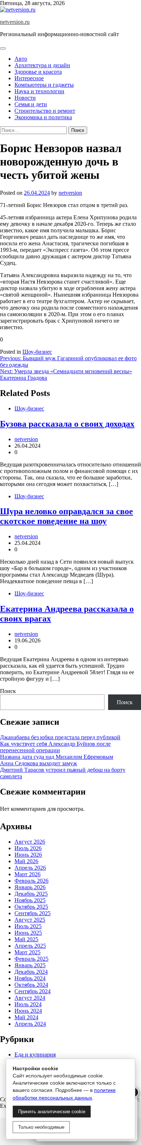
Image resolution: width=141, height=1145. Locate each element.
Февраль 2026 (31, 881)
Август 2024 (29, 998)
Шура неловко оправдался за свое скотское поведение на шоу (66, 516)
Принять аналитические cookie (51, 1111)
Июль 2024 (28, 1004)
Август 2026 (29, 842)
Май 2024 (26, 1017)
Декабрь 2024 (31, 972)
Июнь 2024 (28, 1011)
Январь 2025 (30, 965)
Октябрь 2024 (31, 985)
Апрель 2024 (30, 1024)
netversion (70, 193)
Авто (20, 59)
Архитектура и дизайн (42, 65)
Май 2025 (26, 939)
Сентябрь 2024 (32, 991)
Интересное (29, 78)
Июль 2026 (28, 848)
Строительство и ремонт (44, 111)
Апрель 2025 (30, 946)
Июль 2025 (28, 926)
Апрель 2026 (30, 868)
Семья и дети (30, 104)
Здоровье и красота (38, 72)
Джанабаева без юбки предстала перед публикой (60, 737)
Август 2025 (29, 920)
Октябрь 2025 (31, 907)
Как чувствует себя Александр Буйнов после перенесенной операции (55, 747)
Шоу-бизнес (37, 352)
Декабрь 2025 (31, 894)
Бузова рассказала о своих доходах (67, 424)
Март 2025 (27, 952)
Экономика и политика (43, 117)
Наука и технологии (39, 91)
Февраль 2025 (31, 959)
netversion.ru (15, 22)
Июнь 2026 (28, 855)
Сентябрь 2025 (32, 913)
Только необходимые (41, 1127)
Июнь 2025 (28, 933)
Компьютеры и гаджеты (44, 85)
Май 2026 (26, 861)
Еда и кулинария (35, 1054)
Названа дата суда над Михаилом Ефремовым (56, 757)
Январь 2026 (30, 887)
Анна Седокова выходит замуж (38, 763)
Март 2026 (27, 874)
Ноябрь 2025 (30, 900)
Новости (25, 98)
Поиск (8, 691)
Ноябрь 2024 (30, 978)
